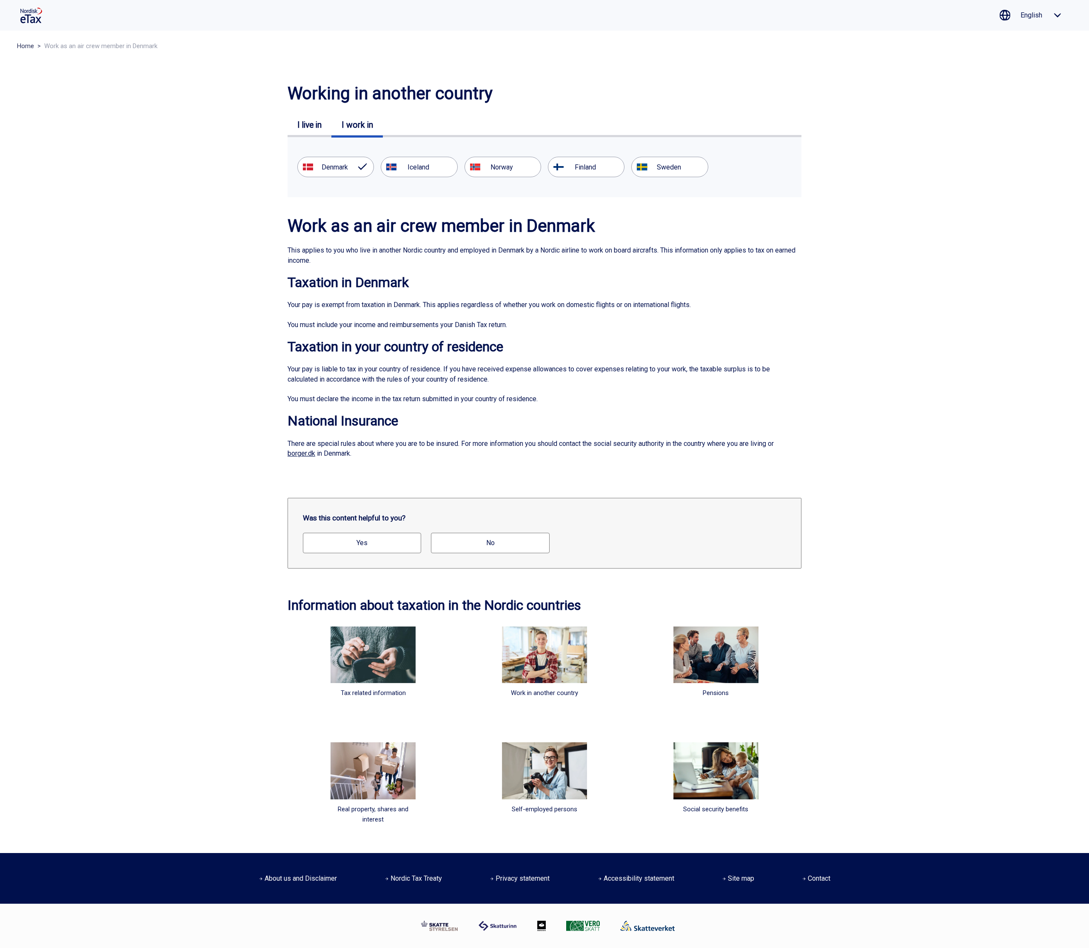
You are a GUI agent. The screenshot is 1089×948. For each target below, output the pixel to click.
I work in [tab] (357, 125)
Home (25, 46)
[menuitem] (335, 167)
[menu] (544, 167)
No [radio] (490, 543)
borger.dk (301, 453)
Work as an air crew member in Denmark (100, 46)
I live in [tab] (309, 125)
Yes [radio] (362, 543)
